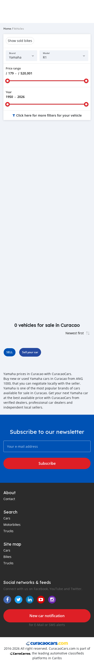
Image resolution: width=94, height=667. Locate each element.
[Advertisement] (47, 175)
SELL (9, 352)
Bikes (7, 557)
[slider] (7, 81)
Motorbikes (12, 524)
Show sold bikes (20, 40)
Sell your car (30, 352)
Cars (6, 518)
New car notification (47, 615)
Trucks (8, 531)
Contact (9, 499)
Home (7, 28)
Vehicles (18, 28)
